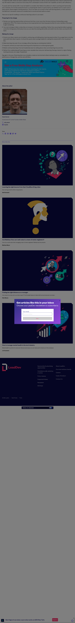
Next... (37, 318)
